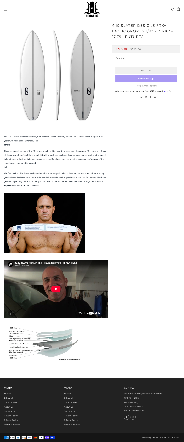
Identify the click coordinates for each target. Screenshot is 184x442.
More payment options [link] (146, 85)
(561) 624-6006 (131, 398)
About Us (8, 407)
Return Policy (11, 415)
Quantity (119, 58)
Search (7, 393)
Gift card (8, 398)
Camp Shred (10, 402)
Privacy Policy (11, 420)
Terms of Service (12, 424)
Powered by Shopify (149, 437)
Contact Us (9, 411)
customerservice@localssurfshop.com (143, 393)
